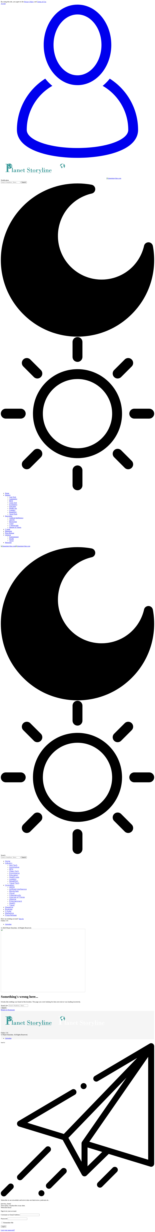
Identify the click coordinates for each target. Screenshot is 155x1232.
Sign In (21, 919)
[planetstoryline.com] (61, 178)
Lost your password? (8, 1230)
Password (4, 1219)
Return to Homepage (8, 1010)
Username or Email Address (10, 1215)
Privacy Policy (29, 2)
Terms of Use (41, 2)
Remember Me (8, 1223)
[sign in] (77, 157)
